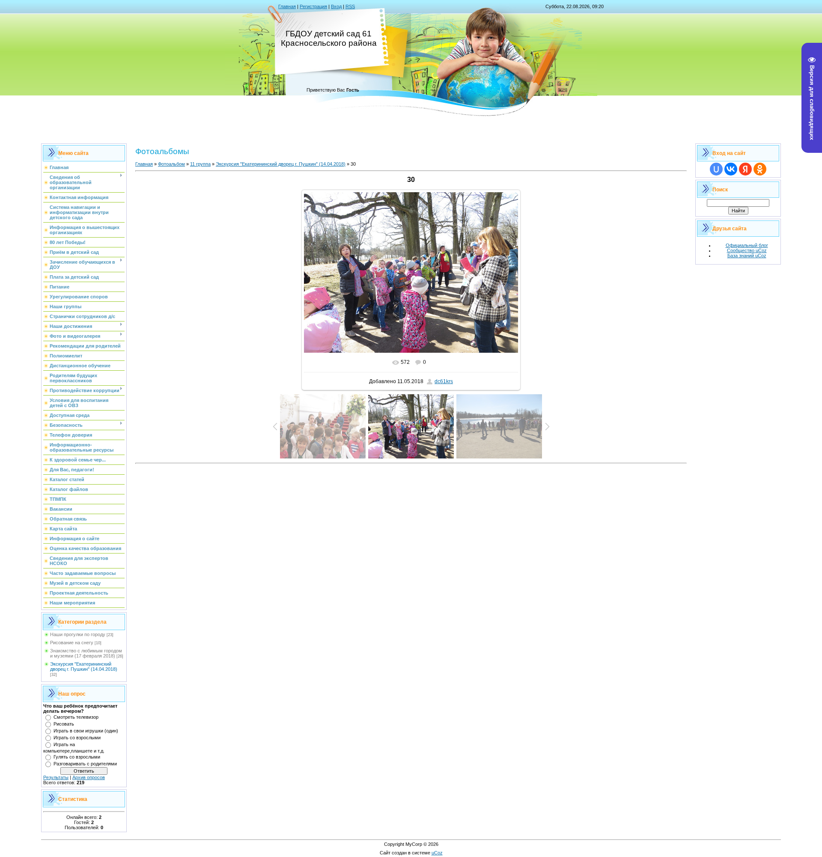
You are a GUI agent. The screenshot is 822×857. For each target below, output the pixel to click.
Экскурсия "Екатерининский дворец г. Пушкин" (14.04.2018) (83, 666)
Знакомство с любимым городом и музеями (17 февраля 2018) (86, 653)
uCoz (437, 852)
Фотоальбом (171, 164)
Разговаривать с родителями (85, 763)
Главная (287, 6)
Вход (336, 6)
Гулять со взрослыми (77, 756)
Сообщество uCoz (747, 250)
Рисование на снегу (71, 642)
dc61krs (444, 381)
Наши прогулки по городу (77, 634)
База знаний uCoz (746, 255)
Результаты (55, 777)
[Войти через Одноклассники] (760, 169)
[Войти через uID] (716, 169)
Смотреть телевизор (76, 717)
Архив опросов (88, 777)
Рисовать (64, 723)
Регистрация (313, 6)
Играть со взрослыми (77, 737)
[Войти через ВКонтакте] (730, 169)
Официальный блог (747, 245)
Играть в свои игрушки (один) (86, 730)
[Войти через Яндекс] (745, 169)
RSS (350, 6)
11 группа (200, 164)
